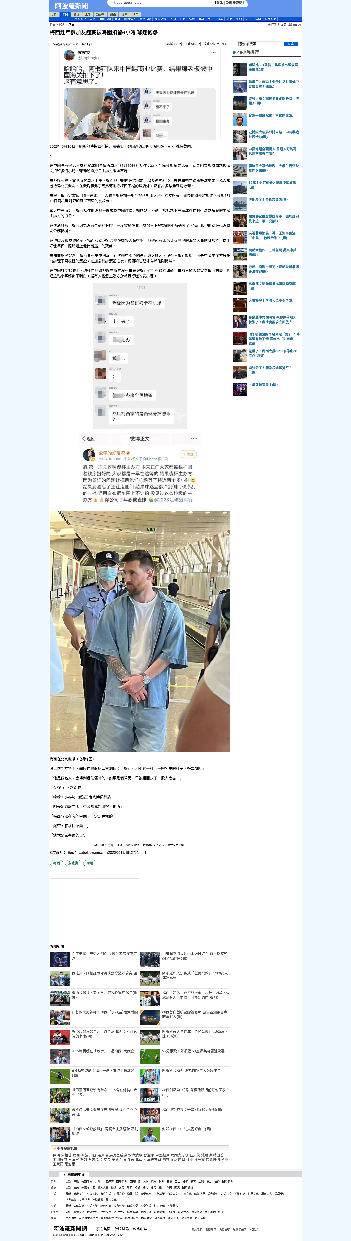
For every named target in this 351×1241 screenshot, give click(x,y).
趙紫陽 (211, 1160)
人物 (173, 19)
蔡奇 (189, 1160)
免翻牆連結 (234, 2)
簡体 (219, 2)
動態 (113, 1187)
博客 (135, 14)
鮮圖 (221, 1211)
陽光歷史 (146, 1217)
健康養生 (79, 1193)
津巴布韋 (154, 1160)
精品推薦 (159, 1205)
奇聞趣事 (159, 1211)
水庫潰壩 (135, 1155)
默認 (224, 43)
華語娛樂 (92, 1205)
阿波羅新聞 (71, 6)
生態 (239, 19)
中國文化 (186, 1193)
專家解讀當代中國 (111, 1217)
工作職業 (159, 1193)
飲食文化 (79, 1211)
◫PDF (297, 24)
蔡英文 (199, 1160)
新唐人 (129, 845)
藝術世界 (199, 1193)
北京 (112, 146)
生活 (88, 14)
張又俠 (195, 1155)
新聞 (65, 14)
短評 (137, 1187)
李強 (83, 1160)
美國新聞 (105, 19)
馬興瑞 (103, 1155)
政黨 (129, 1187)
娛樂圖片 (172, 1205)
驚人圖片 (71, 1217)
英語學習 (280, 1193)
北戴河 (140, 1160)
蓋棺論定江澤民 (88, 1217)
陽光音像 (200, 1217)
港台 (248, 19)
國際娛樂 (132, 1205)
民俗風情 (210, 1211)
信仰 (258, 19)
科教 (192, 19)
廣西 (76, 1155)
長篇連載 (97, 1199)
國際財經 (161, 19)
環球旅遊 (196, 1211)
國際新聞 (145, 19)
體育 (230, 19)
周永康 (223, 1160)
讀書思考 (266, 1193)
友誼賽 (73, 863)
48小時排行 (248, 52)
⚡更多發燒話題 (65, 1148)
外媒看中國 (88, 1187)
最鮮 (68, 1211)
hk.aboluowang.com (128, 2)
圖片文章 (111, 1199)
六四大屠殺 (179, 1155)
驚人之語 (103, 1187)
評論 (76, 14)
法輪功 (206, 1155)
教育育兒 (172, 1193)
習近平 (149, 1155)
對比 (161, 1187)
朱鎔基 (66, 1155)
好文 (145, 1187)
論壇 (124, 14)
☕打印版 (273, 24)
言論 (76, 1187)
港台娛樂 (119, 1205)
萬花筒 (171, 1211)
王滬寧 (73, 1160)
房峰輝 (179, 1160)
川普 (92, 1155)
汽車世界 (119, 1211)
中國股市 (60, 1160)
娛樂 (113, 14)
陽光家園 (186, 1217)
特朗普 (218, 1155)
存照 (169, 1187)
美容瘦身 (213, 1193)
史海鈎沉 (92, 1193)
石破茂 (93, 1160)
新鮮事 (100, 14)
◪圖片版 (286, 24)
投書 (153, 1187)
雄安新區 (115, 1160)
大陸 (117, 19)
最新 (80, 19)
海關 (90, 863)
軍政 (93, 19)
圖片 (270, 19)
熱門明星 (105, 1205)
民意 (177, 1187)
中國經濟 (130, 19)
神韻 (84, 1155)
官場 (201, 19)
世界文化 (253, 1193)
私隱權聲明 (240, 1229)
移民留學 (132, 1211)
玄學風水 (146, 1193)
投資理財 (239, 1193)
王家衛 (58, 1164)
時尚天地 (146, 1211)
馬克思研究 (132, 1217)
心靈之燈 (119, 1193)
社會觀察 (105, 1211)
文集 (121, 1187)
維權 (220, 19)
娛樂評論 (146, 1205)
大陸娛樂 (79, 1205)
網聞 (182, 19)
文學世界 (84, 1199)
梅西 (56, 863)
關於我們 (197, 1229)
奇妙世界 (183, 1211)
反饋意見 (210, 1229)
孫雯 (103, 1160)
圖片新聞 (227, 1181)
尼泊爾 (70, 1164)
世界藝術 (71, 1199)
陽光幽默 (160, 1217)
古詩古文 (226, 1193)
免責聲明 (224, 1229)
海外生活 (132, 1193)
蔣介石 (129, 1160)
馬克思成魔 (118, 1155)
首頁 (54, 14)
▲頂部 (253, 1229)
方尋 (111, 845)
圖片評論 (187, 1187)
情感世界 (92, 1211)
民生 (211, 19)
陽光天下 (173, 1217)
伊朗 (56, 1155)
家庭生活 (105, 1193)
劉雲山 (167, 1160)
